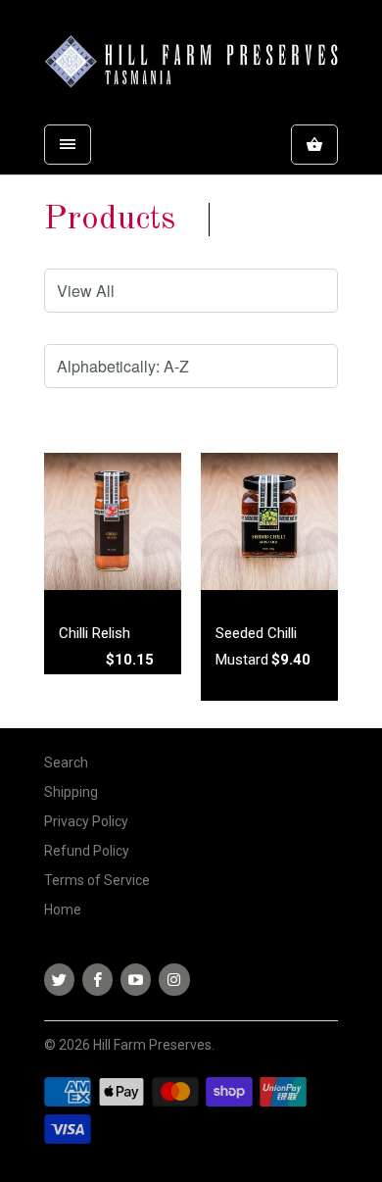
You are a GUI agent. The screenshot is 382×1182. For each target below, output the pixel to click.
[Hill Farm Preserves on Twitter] (59, 979)
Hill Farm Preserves (152, 1045)
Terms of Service (97, 880)
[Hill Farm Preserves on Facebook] (97, 979)
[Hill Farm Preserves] (191, 65)
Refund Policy (86, 851)
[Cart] (314, 144)
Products (109, 219)
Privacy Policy (86, 821)
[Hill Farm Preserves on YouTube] (135, 979)
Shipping (71, 792)
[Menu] (67, 144)
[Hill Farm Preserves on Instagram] (174, 979)
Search (66, 762)
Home (62, 909)
